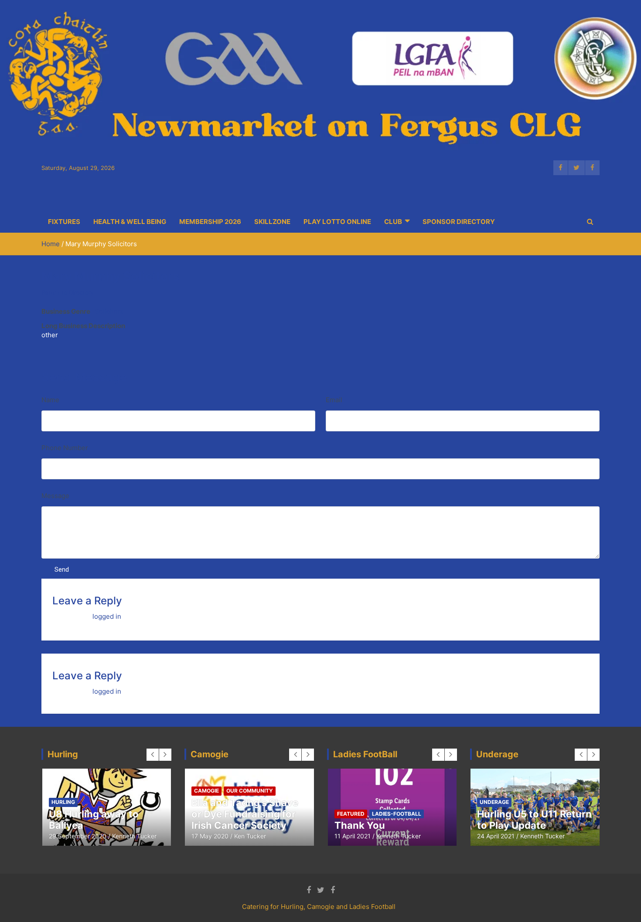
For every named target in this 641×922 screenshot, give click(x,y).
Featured (351, 813)
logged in (106, 616)
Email (334, 400)
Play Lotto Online (337, 221)
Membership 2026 (210, 221)
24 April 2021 (496, 836)
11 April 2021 (352, 836)
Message (55, 496)
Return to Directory (67, 292)
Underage (494, 802)
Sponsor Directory (459, 221)
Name (50, 400)
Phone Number (64, 448)
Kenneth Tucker (134, 836)
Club (393, 221)
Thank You (359, 825)
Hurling (63, 802)
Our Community (249, 790)
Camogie (206, 790)
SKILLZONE (272, 221)
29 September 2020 (77, 836)
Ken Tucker (250, 836)
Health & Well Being (129, 221)
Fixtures (64, 221)
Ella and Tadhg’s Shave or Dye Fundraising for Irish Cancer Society (244, 814)
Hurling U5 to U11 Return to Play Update (534, 819)
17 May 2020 (209, 836)
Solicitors (109, 311)
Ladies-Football (396, 813)
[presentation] (153, 755)
